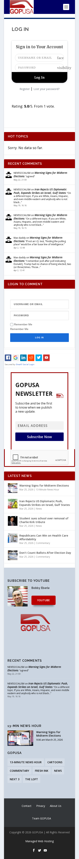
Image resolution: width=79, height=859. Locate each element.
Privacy (40, 806)
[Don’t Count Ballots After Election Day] (12, 555)
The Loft (31, 779)
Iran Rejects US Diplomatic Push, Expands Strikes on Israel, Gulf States (40, 191)
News (39, 508)
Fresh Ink (41, 771)
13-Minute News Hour (47, 489)
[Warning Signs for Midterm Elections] (12, 488)
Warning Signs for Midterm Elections (40, 174)
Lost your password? (46, 89)
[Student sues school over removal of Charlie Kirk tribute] (12, 521)
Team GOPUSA (41, 818)
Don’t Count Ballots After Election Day (45, 553)
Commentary (43, 543)
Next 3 (14, 779)
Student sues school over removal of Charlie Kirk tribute (43, 520)
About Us (55, 806)
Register (25, 89)
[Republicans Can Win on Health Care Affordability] (12, 538)
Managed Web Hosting (39, 841)
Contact (26, 806)
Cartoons (54, 762)
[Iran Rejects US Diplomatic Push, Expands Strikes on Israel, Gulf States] (12, 504)
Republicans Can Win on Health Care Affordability (43, 537)
